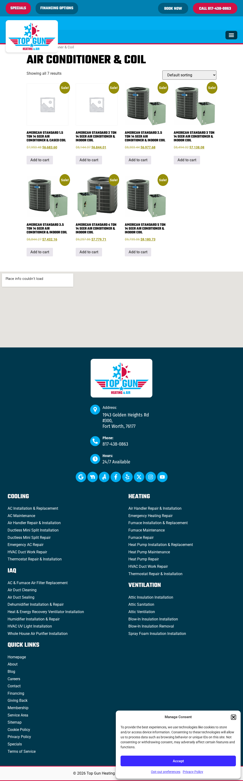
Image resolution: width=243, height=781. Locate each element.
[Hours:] (95, 459)
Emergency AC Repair (25, 544)
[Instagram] (150, 477)
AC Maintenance (21, 515)
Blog (11, 671)
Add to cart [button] (39, 160)
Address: (110, 407)
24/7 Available (116, 462)
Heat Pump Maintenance (149, 552)
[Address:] (95, 410)
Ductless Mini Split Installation (33, 530)
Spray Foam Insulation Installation (157, 633)
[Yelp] (127, 477)
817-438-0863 (115, 444)
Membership (18, 708)
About (13, 664)
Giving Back (18, 700)
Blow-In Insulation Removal (151, 626)
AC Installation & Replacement (33, 508)
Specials (15, 744)
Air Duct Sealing (21, 597)
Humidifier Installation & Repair (34, 619)
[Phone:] (95, 441)
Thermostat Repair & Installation (35, 559)
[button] (233, 717)
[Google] (81, 477)
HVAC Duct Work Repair (27, 552)
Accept (178, 761)
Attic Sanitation (141, 604)
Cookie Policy (19, 729)
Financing (16, 693)
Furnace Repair (141, 537)
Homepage (17, 657)
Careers (14, 679)
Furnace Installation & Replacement (158, 523)
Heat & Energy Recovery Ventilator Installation (46, 612)
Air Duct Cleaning (22, 590)
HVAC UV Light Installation (30, 626)
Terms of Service (22, 751)
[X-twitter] (139, 477)
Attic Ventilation (141, 612)
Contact (14, 686)
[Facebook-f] (116, 477)
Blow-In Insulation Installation (153, 619)
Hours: (108, 455)
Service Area (18, 715)
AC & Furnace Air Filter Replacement (38, 583)
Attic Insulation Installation (150, 597)
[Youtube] (162, 477)
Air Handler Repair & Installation (34, 523)
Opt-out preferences (165, 772)
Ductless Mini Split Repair (29, 537)
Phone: (108, 438)
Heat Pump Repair (143, 559)
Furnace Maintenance (146, 530)
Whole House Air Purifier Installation (38, 633)
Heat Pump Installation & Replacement (160, 544)
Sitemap (15, 722)
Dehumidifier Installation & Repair (36, 604)
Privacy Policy (193, 772)
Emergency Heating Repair (150, 515)
